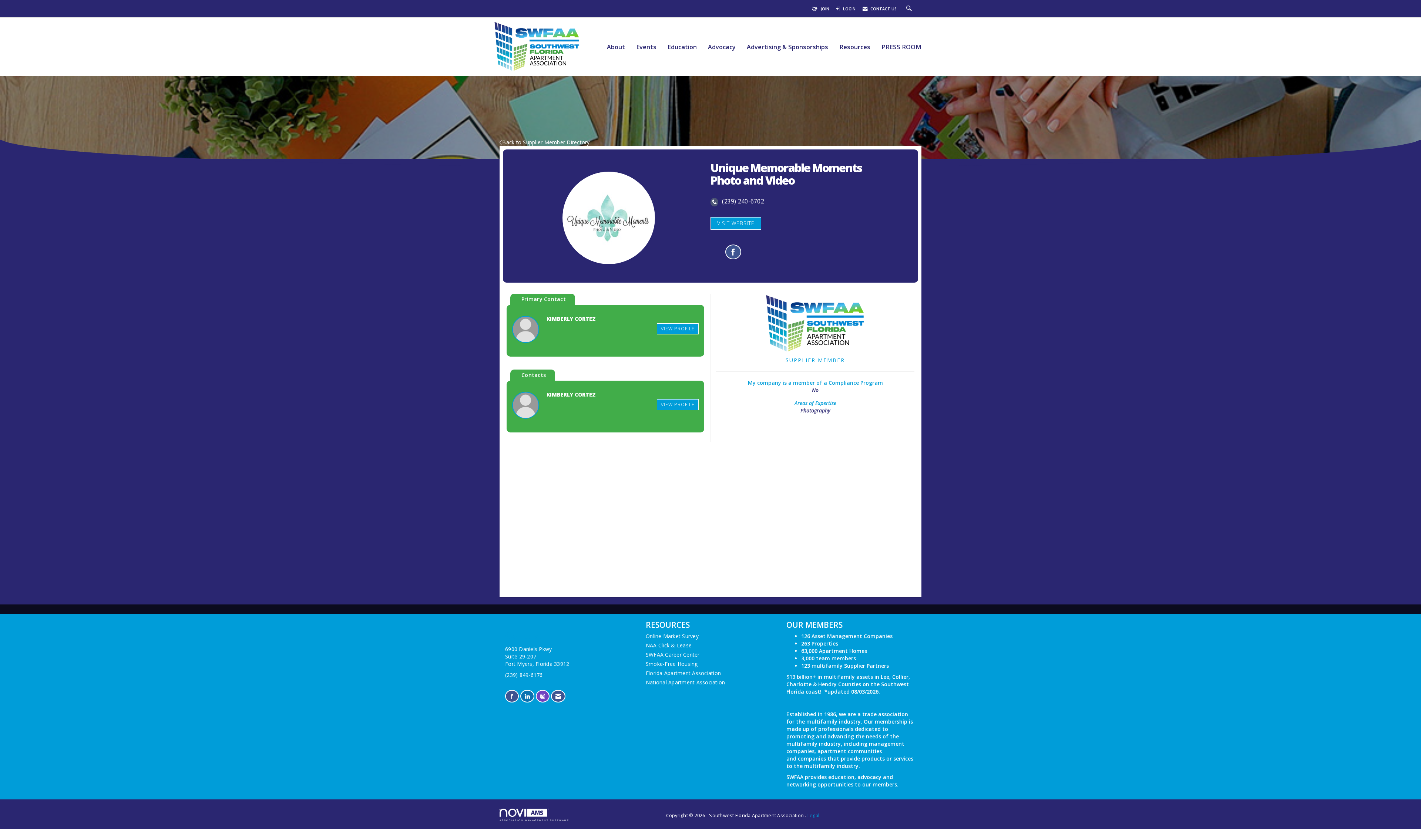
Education (682, 47)
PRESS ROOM (901, 47)
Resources (854, 47)
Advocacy (722, 47)
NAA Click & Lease (669, 645)
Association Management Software (534, 820)
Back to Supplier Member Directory (545, 142)
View (678, 329)
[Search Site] (910, 8)
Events (646, 47)
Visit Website (736, 223)
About (616, 47)
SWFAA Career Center (673, 654)
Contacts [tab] (533, 374)
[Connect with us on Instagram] (543, 696)
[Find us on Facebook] (512, 696)
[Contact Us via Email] (558, 696)
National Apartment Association (685, 682)
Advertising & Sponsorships (787, 47)
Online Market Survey (672, 636)
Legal (813, 815)
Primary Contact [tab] (543, 299)
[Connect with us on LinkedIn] (527, 696)
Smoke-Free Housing (672, 663)
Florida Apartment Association (683, 673)
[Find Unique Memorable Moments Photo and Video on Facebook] (733, 252)
